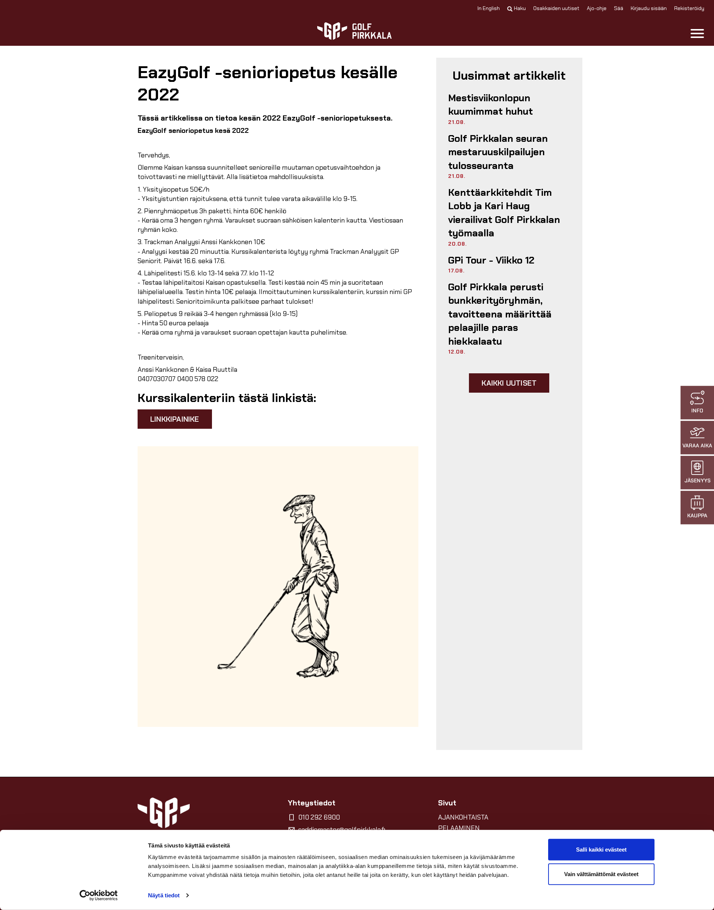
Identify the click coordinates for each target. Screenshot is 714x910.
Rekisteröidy (689, 8)
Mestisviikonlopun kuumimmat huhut (490, 105)
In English (488, 8)
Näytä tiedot (164, 895)
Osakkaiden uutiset (556, 8)
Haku (520, 8)
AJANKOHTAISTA (463, 817)
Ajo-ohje (597, 8)
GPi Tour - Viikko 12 (491, 260)
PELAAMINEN (459, 828)
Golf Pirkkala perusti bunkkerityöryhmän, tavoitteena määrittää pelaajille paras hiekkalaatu (499, 314)
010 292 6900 (319, 817)
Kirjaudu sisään (649, 8)
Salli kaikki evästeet (601, 849)
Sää (618, 8)
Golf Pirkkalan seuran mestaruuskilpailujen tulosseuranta (498, 152)
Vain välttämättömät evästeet (601, 874)
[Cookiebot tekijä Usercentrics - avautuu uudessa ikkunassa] (98, 895)
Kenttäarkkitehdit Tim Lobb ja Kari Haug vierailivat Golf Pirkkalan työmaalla (504, 212)
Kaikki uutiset (509, 383)
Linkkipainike (174, 419)
